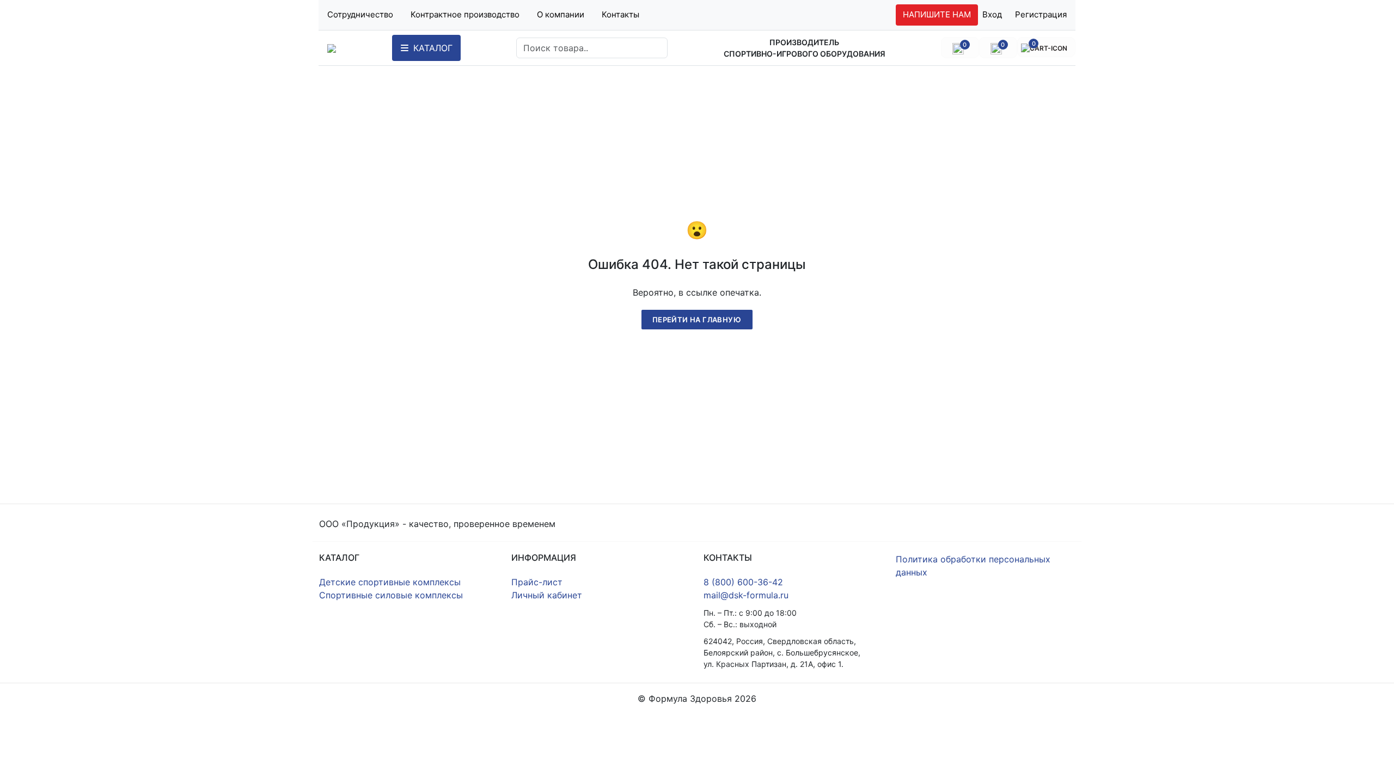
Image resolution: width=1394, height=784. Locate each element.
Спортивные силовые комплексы (391, 595)
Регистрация (1041, 14)
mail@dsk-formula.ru (746, 595)
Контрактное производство (465, 14)
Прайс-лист (537, 582)
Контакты (620, 14)
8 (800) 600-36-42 (743, 582)
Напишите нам (937, 14)
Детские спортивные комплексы (390, 582)
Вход (992, 14)
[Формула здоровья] (331, 48)
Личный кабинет (546, 595)
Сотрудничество (360, 14)
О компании (560, 14)
